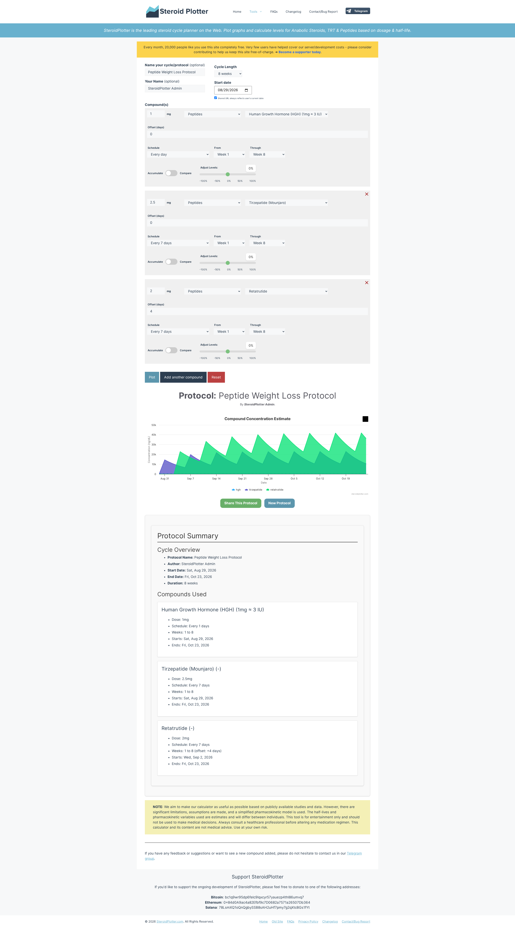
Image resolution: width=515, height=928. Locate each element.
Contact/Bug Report (323, 11)
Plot (152, 377)
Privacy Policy (308, 921)
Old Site (277, 921)
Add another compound (183, 377)
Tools (253, 11)
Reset (216, 377)
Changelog (293, 11)
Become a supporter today (300, 52)
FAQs (274, 11)
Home (237, 11)
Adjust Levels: (209, 167)
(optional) (175, 65)
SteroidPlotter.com (170, 921)
